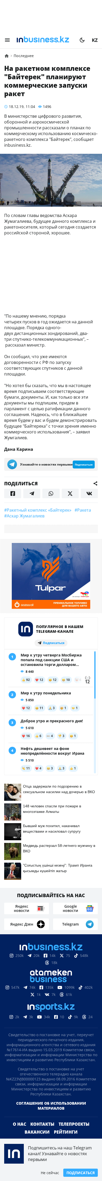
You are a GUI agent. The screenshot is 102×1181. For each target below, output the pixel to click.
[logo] (45, 40)
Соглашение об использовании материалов (51, 1106)
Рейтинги (66, 1132)
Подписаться (80, 1172)
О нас (19, 1124)
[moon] (82, 40)
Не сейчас (50, 1172)
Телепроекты (74, 1124)
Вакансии (37, 1132)
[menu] (7, 40)
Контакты (42, 1124)
